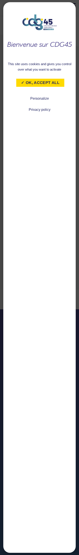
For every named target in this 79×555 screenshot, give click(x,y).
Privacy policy (39, 109)
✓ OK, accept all (40, 82)
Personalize (39, 98)
